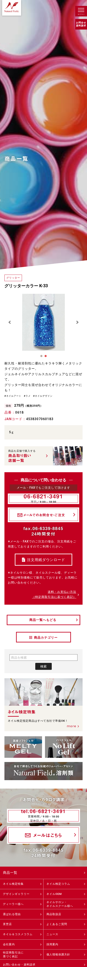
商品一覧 (10, 873)
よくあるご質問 (56, 924)
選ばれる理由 (12, 914)
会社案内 (9, 944)
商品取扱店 (53, 914)
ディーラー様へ (13, 904)
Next (77, 322)
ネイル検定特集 (13, 883)
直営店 (7, 924)
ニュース (52, 934)
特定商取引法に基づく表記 (13, 954)
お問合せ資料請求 (81, 24)
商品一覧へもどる (42, 620)
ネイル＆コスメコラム (18, 934)
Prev (10, 322)
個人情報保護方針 (58, 954)
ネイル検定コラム (58, 883)
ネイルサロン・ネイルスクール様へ (59, 904)
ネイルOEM (54, 894)
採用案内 (52, 944)
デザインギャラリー (16, 894)
